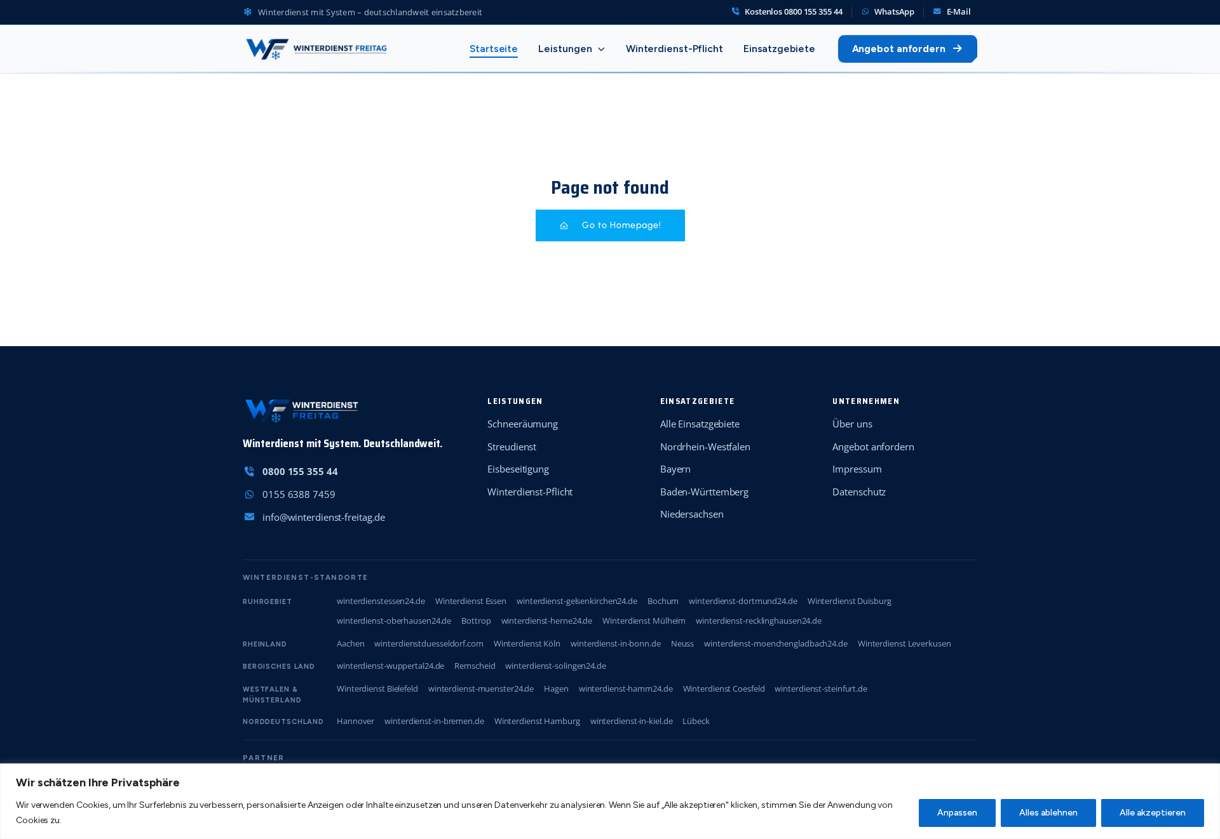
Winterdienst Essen (470, 601)
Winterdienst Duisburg (849, 601)
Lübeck (695, 721)
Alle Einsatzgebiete (700, 423)
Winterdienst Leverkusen (904, 643)
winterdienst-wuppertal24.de (390, 665)
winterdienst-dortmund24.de (743, 601)
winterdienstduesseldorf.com (428, 643)
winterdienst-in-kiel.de (631, 721)
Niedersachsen (692, 513)
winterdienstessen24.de (381, 601)
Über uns (852, 423)
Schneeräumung (522, 423)
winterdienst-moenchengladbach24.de (776, 643)
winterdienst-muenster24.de (481, 688)
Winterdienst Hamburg (537, 721)
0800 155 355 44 (300, 471)
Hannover (355, 721)
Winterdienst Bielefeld (377, 688)
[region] (610, 801)
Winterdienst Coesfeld (724, 688)
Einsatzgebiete (779, 49)
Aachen (350, 643)
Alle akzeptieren (1153, 812)
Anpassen (957, 812)
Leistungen (565, 49)
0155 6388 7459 (299, 494)
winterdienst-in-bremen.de (434, 721)
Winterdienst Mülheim (644, 620)
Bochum (663, 601)
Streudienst (511, 446)
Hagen (556, 688)
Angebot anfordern (899, 49)
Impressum (856, 468)
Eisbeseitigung (518, 468)
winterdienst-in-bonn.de (616, 643)
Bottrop (476, 620)
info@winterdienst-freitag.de (323, 517)
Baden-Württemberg (704, 491)
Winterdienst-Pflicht (674, 49)
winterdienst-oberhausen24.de (394, 620)
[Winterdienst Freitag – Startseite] (316, 49)
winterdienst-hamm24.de (626, 688)
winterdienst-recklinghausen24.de (759, 620)
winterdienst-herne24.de (547, 620)
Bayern (675, 468)
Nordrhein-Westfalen (705, 446)
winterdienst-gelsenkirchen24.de (577, 601)
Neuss (683, 643)
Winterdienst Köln (527, 643)
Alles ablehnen (1048, 812)
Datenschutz (859, 491)
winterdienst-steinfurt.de (821, 688)
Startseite (494, 49)
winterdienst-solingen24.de (555, 665)
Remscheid (474, 665)
